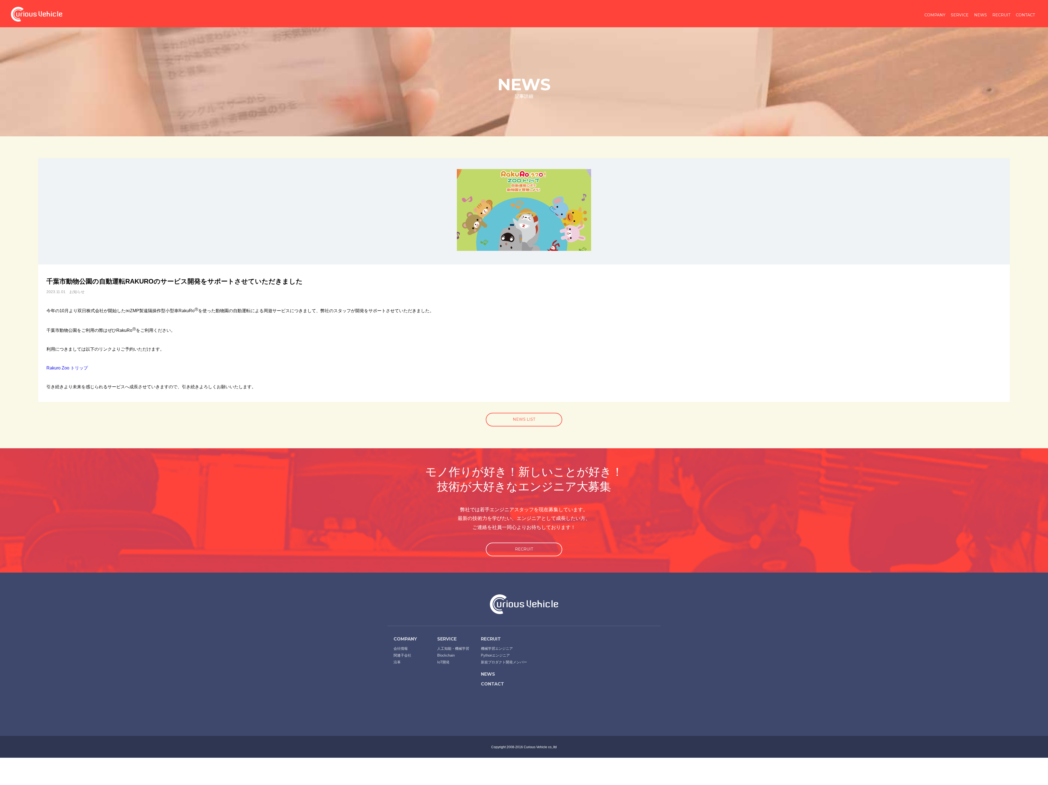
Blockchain (446, 655)
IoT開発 (443, 662)
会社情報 (401, 648)
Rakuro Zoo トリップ (67, 368)
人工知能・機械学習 (453, 648)
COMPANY (934, 15)
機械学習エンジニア (497, 648)
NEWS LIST (524, 419)
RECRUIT (1001, 15)
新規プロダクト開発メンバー (504, 662)
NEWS (980, 15)
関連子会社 (402, 655)
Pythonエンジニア (495, 655)
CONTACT (1025, 15)
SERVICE (960, 15)
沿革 (397, 662)
